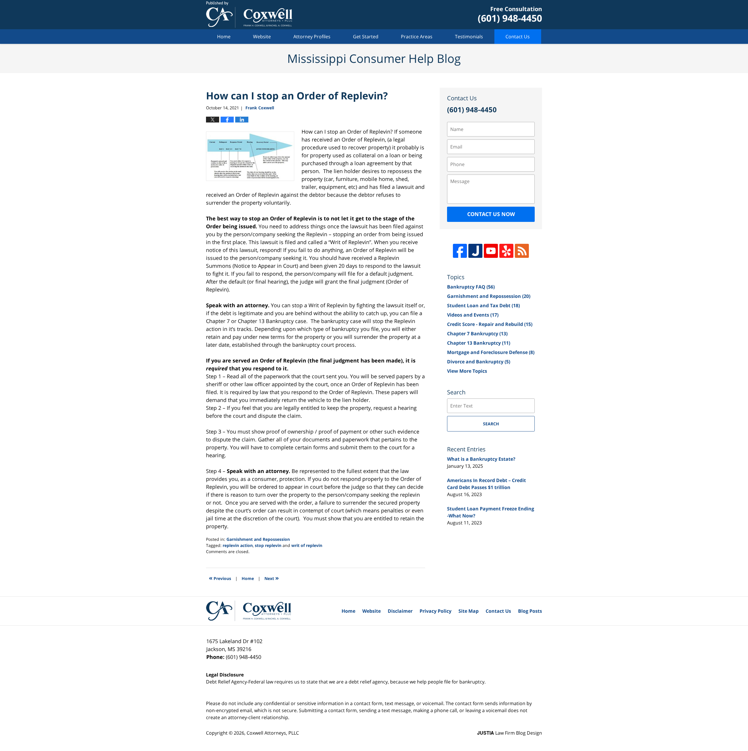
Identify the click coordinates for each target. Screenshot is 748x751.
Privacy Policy (435, 611)
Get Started (365, 36)
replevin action (238, 545)
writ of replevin (306, 545)
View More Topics (467, 371)
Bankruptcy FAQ (471, 287)
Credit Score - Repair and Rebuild (489, 324)
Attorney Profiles (311, 36)
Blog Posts (530, 611)
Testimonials (469, 36)
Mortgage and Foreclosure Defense (490, 352)
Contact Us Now (491, 213)
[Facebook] (460, 251)
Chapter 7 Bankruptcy (477, 333)
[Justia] (475, 251)
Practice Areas (416, 36)
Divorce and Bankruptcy (478, 361)
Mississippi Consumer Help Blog (249, 14)
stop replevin (268, 545)
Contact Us (517, 36)
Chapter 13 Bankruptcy (478, 343)
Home (224, 36)
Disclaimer (400, 611)
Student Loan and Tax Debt (483, 305)
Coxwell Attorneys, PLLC (273, 733)
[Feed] (522, 251)
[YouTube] (491, 251)
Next (271, 578)
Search (491, 424)
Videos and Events (472, 315)
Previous (220, 578)
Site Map (468, 611)
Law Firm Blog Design (509, 733)
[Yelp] (506, 251)
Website (262, 36)
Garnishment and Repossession (258, 539)
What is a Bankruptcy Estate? (481, 459)
